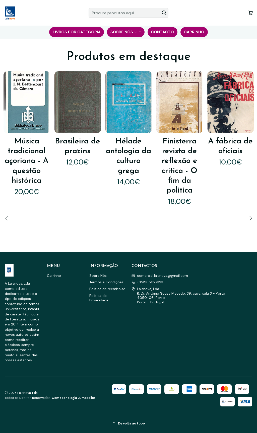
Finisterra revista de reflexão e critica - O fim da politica (179, 166)
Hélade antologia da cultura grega (128, 156)
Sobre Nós (98, 275)
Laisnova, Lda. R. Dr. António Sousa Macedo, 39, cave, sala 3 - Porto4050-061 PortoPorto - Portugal (181, 295)
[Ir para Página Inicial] (10, 13)
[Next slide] (250, 218)
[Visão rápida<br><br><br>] (42, 102)
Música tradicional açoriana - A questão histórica (26, 161)
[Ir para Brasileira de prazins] (77, 102)
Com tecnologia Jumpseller (73, 398)
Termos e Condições (106, 282)
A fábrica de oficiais (230, 146)
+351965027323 (150, 282)
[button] (76, 32)
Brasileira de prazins (77, 146)
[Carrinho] (250, 13)
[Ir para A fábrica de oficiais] (230, 102)
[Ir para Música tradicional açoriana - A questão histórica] (27, 102)
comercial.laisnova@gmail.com (162, 275)
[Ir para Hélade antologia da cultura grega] (128, 102)
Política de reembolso (107, 289)
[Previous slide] (7, 218)
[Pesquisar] (164, 13)
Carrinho (54, 275)
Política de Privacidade (98, 297)
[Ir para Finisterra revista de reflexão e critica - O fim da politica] (179, 102)
